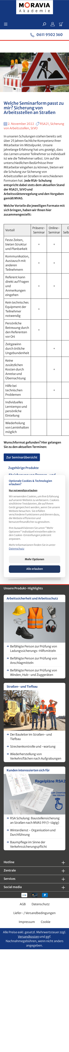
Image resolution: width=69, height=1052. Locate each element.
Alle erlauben (34, 569)
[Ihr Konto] (52, 24)
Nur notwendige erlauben (23, 490)
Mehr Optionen (34, 559)
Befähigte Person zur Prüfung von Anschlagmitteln (33, 660)
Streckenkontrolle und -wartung (33, 746)
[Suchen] (44, 24)
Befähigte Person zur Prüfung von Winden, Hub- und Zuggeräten (33, 672)
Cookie (45, 922)
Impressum (27, 922)
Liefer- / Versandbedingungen (34, 913)
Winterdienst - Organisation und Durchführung (33, 832)
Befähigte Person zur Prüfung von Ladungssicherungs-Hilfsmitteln (33, 648)
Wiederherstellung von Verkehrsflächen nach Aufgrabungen (35, 756)
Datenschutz (40, 904)
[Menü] (7, 24)
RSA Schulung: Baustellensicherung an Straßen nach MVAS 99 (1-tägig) (35, 820)
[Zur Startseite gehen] (34, 8)
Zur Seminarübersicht (21, 457)
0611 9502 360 (49, 34)
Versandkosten (28, 936)
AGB (23, 904)
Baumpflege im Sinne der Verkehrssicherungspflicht (28, 844)
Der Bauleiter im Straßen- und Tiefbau (31, 737)
